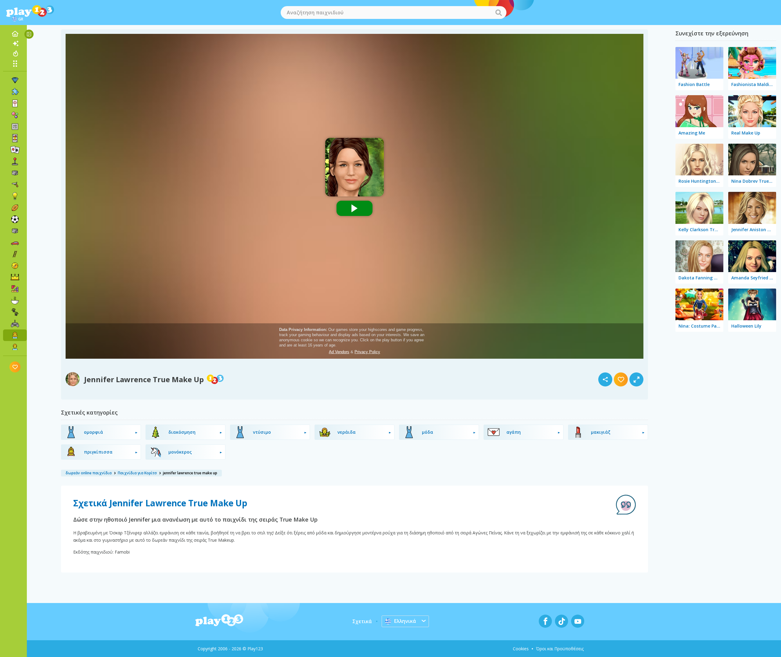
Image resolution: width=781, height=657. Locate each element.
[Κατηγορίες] (15, 63)
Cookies (521, 649)
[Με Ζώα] (15, 312)
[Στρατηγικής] (15, 277)
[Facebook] (545, 621)
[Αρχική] (15, 34)
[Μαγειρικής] (15, 300)
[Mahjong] (15, 103)
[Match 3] (15, 80)
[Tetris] (15, 289)
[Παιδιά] (15, 347)
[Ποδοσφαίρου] (15, 219)
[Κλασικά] (15, 231)
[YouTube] (577, 621)
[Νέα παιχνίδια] (15, 43)
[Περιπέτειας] (15, 265)
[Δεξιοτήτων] (15, 254)
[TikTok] (561, 621)
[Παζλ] (15, 92)
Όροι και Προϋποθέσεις (560, 649)
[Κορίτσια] (15, 335)
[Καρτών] (15, 138)
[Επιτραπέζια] (15, 173)
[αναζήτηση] (498, 12)
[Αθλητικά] (15, 208)
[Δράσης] (15, 184)
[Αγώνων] (15, 242)
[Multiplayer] (15, 323)
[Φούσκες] (15, 115)
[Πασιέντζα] (15, 150)
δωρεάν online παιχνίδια (89, 473)
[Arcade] (15, 161)
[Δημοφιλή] (15, 53)
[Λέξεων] (15, 126)
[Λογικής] (15, 196)
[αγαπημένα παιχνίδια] (15, 367)
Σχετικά (362, 621)
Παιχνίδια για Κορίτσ (137, 473)
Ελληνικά (405, 621)
